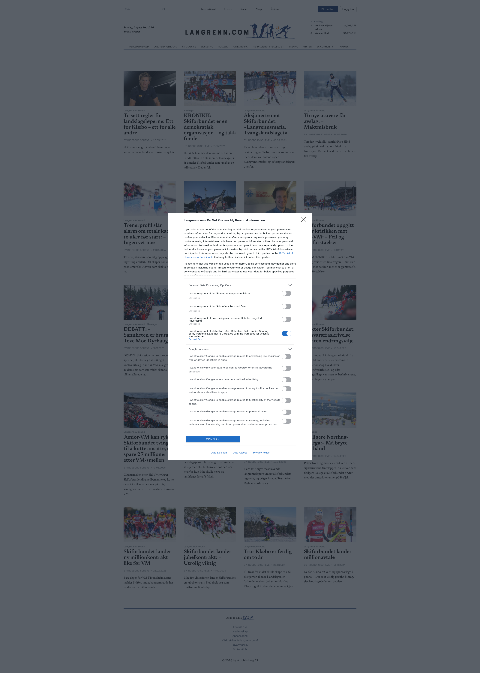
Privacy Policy (261, 452)
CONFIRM (213, 439)
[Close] (304, 220)
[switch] (286, 293)
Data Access (240, 452)
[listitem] (240, 285)
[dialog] (240, 336)
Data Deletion (219, 452)
